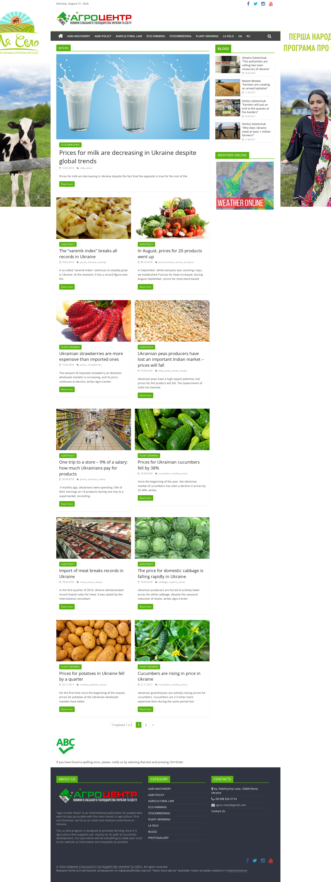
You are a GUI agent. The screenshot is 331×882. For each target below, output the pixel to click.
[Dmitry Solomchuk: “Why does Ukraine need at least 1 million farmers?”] (227, 124)
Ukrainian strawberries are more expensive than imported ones (91, 356)
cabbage (163, 582)
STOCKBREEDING (180, 36)
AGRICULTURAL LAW (129, 36)
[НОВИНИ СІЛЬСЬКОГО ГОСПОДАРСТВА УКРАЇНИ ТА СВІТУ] (93, 13)
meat (82, 582)
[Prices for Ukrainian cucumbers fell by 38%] (172, 411)
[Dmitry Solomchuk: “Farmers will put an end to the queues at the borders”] (227, 101)
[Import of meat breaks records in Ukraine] (93, 519)
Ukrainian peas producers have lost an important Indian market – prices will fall (171, 359)
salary (102, 479)
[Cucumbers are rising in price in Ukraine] (172, 622)
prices (89, 168)
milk (82, 168)
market (175, 473)
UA (240, 36)
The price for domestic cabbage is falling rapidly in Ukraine (170, 573)
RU (248, 36)
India (161, 370)
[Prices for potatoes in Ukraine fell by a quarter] (93, 622)
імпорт (183, 370)
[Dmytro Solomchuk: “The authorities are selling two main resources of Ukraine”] (227, 58)
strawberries (95, 364)
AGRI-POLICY (103, 36)
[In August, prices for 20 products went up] (172, 200)
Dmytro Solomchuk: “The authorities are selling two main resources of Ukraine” (256, 63)
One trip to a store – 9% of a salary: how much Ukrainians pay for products (93, 468)
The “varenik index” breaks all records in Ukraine (88, 253)
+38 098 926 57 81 (225, 799)
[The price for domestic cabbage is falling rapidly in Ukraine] (172, 519)
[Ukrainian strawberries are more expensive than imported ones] (93, 302)
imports (173, 582)
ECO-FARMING (156, 36)
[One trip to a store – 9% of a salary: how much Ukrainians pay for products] (93, 411)
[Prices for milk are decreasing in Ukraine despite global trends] (133, 56)
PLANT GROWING (207, 36)
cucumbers (164, 473)
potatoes (93, 684)
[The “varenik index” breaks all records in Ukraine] (93, 200)
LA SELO (228, 36)
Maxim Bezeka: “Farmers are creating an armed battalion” (256, 84)
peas (167, 370)
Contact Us (218, 811)
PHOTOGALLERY (158, 838)
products (189, 262)
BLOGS (223, 48)
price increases (166, 262)
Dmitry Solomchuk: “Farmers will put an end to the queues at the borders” (255, 106)
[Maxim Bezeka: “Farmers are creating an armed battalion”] (227, 81)
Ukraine (92, 262)
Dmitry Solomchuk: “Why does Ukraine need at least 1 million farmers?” (256, 129)
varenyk (102, 262)
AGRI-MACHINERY (78, 36)
